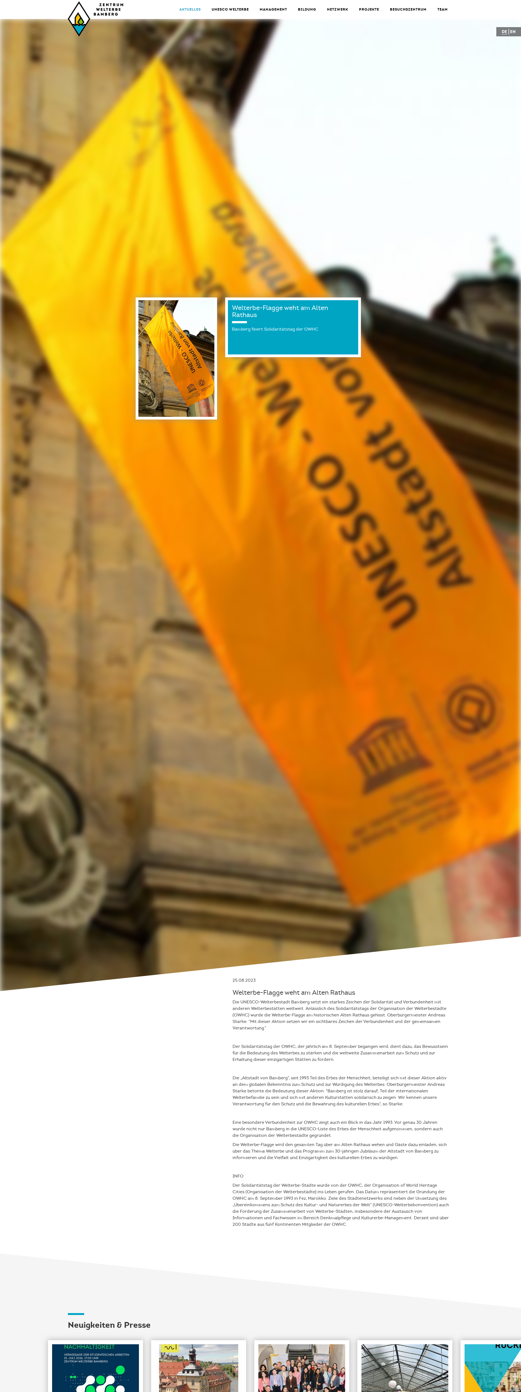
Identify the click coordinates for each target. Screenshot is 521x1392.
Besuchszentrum (408, 9)
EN (513, 31)
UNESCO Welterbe (230, 9)
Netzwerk (337, 9)
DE (504, 31)
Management (273, 9)
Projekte (369, 9)
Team (442, 9)
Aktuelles (190, 9)
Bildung (307, 9)
